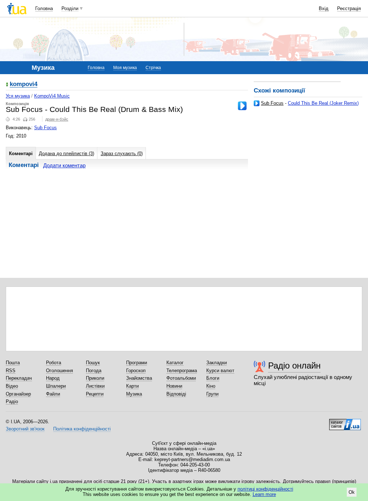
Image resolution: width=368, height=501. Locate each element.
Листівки (95, 386)
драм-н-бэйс (56, 119)
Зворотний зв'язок (25, 429)
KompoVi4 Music (52, 96)
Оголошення (59, 370)
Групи (212, 394)
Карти (132, 386)
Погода (93, 370)
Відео (12, 386)
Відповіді (176, 394)
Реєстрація (349, 8)
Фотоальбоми (181, 378)
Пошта (13, 362)
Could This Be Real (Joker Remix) (323, 103)
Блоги (212, 378)
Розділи (69, 8)
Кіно (210, 386)
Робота (53, 362)
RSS (10, 370)
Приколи (95, 378)
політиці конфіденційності (265, 489)
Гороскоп (136, 370)
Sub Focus (272, 103)
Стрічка (153, 67)
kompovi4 (23, 84)
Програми (136, 362)
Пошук (93, 362)
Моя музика (125, 67)
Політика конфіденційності (82, 429)
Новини (174, 386)
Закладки (216, 362)
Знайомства (139, 378)
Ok (352, 492)
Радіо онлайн (294, 365)
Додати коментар (64, 165)
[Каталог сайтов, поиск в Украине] (345, 422)
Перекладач (19, 378)
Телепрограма (181, 370)
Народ (53, 378)
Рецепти (95, 394)
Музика (134, 394)
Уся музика (18, 96)
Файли (53, 394)
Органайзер (18, 394)
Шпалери (56, 386)
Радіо (12, 401)
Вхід (323, 8)
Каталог (175, 362)
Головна (44, 8)
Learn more (264, 494)
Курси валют (220, 370)
